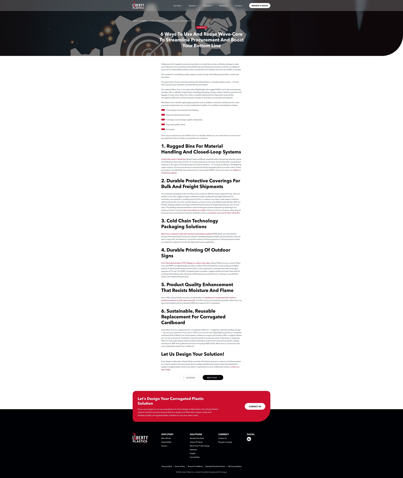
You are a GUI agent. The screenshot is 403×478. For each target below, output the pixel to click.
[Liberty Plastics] (138, 5)
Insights (144, 21)
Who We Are (166, 438)
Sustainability (166, 442)
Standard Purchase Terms (215, 466)
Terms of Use (180, 466)
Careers (164, 446)
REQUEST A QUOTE (260, 5)
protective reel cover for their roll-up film (224, 213)
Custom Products (196, 442)
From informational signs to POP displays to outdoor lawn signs (185, 263)
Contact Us (222, 438)
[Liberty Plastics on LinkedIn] (249, 439)
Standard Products (197, 438)
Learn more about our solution (194, 210)
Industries (193, 449)
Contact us (255, 406)
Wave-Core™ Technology (199, 446)
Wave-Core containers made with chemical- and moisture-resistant (186, 234)
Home (135, 21)
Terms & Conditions (195, 466)
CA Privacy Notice (234, 466)
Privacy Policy (167, 466)
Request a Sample (225, 442)
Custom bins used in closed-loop (173, 159)
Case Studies (195, 457)
